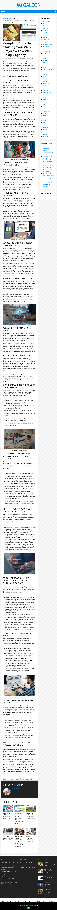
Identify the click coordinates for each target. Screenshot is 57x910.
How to (44, 72)
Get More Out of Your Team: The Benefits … (9, 863)
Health (44, 67)
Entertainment (46, 51)
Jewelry (44, 79)
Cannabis (45, 33)
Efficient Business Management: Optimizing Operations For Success (9, 867)
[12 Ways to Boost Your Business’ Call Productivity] (31, 831)
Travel (44, 125)
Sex (43, 106)
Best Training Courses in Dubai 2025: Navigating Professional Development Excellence (18, 841)
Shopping (45, 108)
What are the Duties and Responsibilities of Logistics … (8, 879)
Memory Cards (46, 92)
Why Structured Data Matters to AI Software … (49, 884)
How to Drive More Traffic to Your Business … (8, 872)
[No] (55, 906)
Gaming (44, 60)
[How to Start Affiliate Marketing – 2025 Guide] (8, 808)
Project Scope (22, 778)
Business (31, 58)
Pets (43, 104)
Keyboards (45, 83)
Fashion (44, 53)
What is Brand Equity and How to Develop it (8, 838)
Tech (43, 118)
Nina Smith (22, 58)
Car (43, 35)
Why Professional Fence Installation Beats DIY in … (48, 891)
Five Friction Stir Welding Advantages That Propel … (26, 863)
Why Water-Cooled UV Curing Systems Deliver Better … (49, 877)
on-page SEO (9, 546)
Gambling (45, 58)
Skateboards (46, 111)
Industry (44, 74)
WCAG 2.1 (19, 739)
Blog (43, 23)
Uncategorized (46, 132)
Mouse (44, 95)
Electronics (45, 49)
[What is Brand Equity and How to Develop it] (8, 831)
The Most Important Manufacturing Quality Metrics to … (27, 867)
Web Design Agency (26, 779)
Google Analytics (27, 360)
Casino (44, 37)
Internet (44, 76)
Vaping (44, 134)
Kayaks (44, 81)
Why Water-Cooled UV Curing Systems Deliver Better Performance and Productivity (48, 167)
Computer (45, 39)
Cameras (45, 30)
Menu (3, 11)
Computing (45, 42)
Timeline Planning (13, 779)
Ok (29, 907)
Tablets (44, 115)
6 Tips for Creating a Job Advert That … (9, 875)
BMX (43, 26)
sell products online (18, 90)
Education (45, 46)
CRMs (30, 186)
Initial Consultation (12, 778)
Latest (44, 85)
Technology (46, 120)
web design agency (10, 390)
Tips (43, 122)
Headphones (46, 65)
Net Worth (45, 102)
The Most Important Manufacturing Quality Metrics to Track (47, 150)
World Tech (45, 136)
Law (43, 88)
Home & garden (47, 69)
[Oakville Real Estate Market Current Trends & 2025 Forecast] (31, 808)
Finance (44, 56)
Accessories (46, 21)
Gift (43, 62)
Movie (44, 97)
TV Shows (45, 129)
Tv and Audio (46, 127)
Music (44, 99)
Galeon (2, 900)
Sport (44, 113)
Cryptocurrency (47, 44)
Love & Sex (45, 90)
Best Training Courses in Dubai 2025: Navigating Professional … (9, 882)
